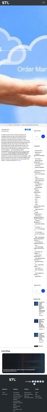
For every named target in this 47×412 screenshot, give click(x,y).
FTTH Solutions (16, 394)
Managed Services (39, 261)
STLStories (37, 227)
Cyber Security (38, 150)
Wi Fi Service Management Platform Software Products (39, 217)
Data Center (4, 394)
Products (37, 195)
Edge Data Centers (39, 179)
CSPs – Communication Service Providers (39, 206)
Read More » (41, 315)
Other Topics (38, 268)
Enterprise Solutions (17, 396)
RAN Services (38, 152)
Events (36, 392)
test (36, 245)
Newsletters (38, 396)
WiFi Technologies (39, 269)
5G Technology (38, 232)
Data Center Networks (40, 174)
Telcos (3, 392)
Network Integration (39, 167)
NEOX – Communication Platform (16, 406)
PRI (36, 199)
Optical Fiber (38, 276)
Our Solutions (16, 392)
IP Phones (37, 197)
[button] (25, 129)
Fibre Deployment (39, 163)
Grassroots (37, 165)
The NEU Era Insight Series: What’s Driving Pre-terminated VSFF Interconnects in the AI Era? (42, 307)
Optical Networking (28, 394)
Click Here (18, 160)
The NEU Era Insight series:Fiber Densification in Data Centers (42, 336)
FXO (36, 202)
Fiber (36, 177)
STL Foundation (38, 398)
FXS (36, 194)
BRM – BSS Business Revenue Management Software (39, 239)
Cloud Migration (38, 184)
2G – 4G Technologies (40, 229)
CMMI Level (37, 185)
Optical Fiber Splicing (39, 223)
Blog (7, 125)
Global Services (27, 392)
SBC (36, 201)
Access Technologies (39, 234)
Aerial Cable (38, 158)
